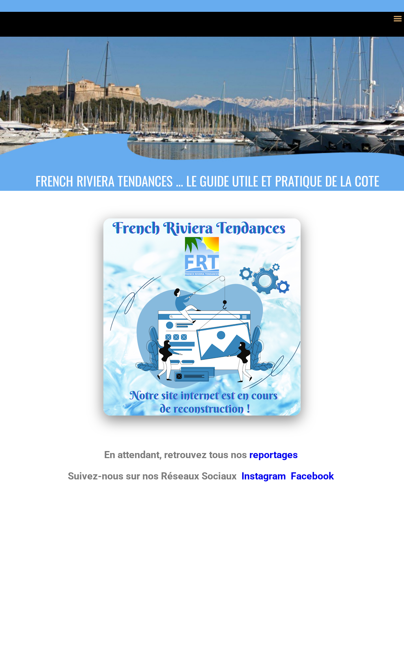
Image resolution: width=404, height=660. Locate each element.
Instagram (264, 476)
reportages (274, 455)
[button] (397, 18)
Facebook (312, 476)
